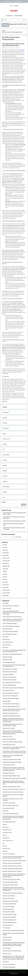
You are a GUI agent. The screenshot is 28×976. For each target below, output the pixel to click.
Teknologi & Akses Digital (8, 898)
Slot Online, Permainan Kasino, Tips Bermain (12, 871)
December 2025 (6, 558)
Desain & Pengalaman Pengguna (10, 623)
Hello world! (18, 537)
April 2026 (5, 547)
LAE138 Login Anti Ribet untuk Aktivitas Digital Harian (12, 1)
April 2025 (5, 579)
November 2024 (6, 592)
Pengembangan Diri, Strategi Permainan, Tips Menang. (14, 778)
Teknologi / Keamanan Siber (9, 895)
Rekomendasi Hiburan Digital (9, 821)
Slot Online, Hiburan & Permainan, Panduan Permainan (14, 860)
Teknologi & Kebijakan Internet (9, 919)
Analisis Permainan (7, 608)
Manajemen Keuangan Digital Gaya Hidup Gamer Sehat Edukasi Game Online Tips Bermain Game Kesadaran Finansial (13, 720)
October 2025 (5, 563)
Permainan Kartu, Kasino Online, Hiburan (11, 786)
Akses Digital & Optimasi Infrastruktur (11, 605)
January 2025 (5, 587)
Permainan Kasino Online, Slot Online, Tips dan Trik (14, 789)
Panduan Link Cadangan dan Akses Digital (12, 759)
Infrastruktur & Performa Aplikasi (10, 671)
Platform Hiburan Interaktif (8, 808)
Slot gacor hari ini (6, 438)
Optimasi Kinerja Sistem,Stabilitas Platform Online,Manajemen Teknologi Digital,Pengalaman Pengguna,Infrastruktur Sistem (13, 732)
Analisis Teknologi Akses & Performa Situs (12, 616)
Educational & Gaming (7, 628)
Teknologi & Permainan (8, 925)
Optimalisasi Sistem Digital (9, 728)
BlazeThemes (15, 973)
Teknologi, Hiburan (7, 948)
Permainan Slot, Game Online (9, 803)
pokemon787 (5, 811)
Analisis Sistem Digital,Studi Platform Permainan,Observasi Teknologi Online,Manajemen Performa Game (14, 613)
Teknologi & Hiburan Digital (9, 911)
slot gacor (5, 417)
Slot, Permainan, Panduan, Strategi (10, 882)
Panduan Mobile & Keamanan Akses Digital (12, 762)
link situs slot (6, 428)
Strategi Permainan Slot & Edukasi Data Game (13, 893)
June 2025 (5, 574)
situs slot (5, 444)
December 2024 (6, 590)
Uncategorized (6, 961)
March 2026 (5, 550)
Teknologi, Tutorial (7, 953)
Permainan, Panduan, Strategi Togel (10, 805)
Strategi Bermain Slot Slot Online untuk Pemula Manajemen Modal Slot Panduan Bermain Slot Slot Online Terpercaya (14, 889)
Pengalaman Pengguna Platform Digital (11, 775)
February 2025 (6, 584)
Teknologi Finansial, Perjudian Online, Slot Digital (13, 930)
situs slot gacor (6, 454)
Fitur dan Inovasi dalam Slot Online (10, 631)
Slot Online (5, 851)
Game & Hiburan (6, 639)
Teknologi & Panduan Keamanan (10, 922)
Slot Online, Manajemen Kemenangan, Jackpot (13, 868)
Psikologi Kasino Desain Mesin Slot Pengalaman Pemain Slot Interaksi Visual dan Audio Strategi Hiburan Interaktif (13, 818)
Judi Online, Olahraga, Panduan (9, 685)
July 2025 (5, 571)
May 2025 (5, 576)
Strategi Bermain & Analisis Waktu (10, 885)
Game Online (5, 647)
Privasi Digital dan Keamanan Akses (10, 813)
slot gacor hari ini (6, 848)
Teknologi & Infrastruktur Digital (9, 914)
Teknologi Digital (6, 927)
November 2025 (6, 560)
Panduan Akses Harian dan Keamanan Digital (12, 741)
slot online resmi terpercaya (9, 853)
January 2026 (5, 555)
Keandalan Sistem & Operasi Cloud (10, 713)
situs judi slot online (7, 832)
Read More (4, 401)
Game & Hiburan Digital (8, 642)
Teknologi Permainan (7, 937)
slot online (5, 476)
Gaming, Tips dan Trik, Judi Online (10, 669)
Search (3, 502)
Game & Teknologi (7, 644)
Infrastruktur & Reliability (8, 674)
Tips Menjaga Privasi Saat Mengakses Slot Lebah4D (14, 521)
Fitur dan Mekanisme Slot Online (10, 634)
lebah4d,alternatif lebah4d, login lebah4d (11, 715)
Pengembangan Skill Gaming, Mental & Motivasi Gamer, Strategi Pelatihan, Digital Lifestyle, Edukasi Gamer (14, 783)
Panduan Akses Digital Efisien (9, 739)
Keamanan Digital (6, 701)
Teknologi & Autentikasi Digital (9, 903)
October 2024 (5, 595)
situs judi (5, 824)
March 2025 (5, 582)
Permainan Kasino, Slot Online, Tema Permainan (13, 792)
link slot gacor (6, 412)
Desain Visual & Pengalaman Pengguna (11, 626)
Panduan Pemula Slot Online (9, 764)
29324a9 (5, 47)
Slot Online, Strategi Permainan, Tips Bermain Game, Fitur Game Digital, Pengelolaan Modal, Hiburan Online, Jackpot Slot (14, 875)
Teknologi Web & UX (7, 940)
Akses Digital (5, 603)
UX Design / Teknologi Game (9, 964)
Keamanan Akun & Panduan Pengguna (11, 698)
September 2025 (6, 566)
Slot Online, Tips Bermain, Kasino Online (11, 879)
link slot (4, 433)
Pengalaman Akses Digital (8, 773)
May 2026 (5, 544)
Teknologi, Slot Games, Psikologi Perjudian (12, 950)
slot (3, 449)
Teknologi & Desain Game (8, 909)
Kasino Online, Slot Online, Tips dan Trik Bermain (13, 687)
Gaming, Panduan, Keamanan (9, 662)
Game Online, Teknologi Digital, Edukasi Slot (12, 654)
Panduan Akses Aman (7, 736)
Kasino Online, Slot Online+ (8, 690)
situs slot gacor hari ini (8, 840)
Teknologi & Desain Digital (8, 906)
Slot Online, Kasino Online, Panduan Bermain (12, 866)
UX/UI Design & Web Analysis (9, 967)
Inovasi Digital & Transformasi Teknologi (11, 682)
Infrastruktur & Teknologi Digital (9, 679)
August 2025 (5, 568)
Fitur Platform (6, 636)
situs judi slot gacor (7, 829)
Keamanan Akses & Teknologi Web (10, 695)
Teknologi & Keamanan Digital (9, 917)
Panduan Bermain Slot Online (9, 744)
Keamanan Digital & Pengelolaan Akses (11, 706)
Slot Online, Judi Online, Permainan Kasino (12, 863)
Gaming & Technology (7, 657)
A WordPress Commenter (8, 537)
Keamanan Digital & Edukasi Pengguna (11, 703)
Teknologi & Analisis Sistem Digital (10, 901)
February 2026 (6, 552)
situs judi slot (6, 827)
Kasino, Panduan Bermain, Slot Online (11, 693)
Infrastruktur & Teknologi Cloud (9, 677)
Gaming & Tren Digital (7, 659)
